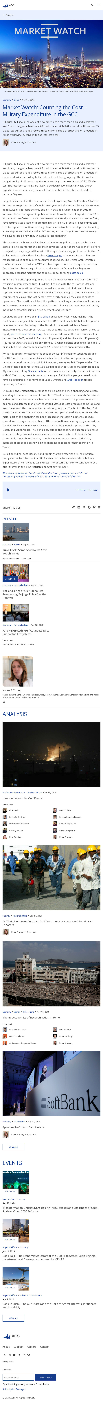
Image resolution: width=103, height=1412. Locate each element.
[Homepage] (9, 5)
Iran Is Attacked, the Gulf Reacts (22, 798)
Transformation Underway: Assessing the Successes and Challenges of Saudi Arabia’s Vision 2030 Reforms (50, 1209)
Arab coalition (75, 379)
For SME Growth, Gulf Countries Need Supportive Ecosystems (26, 632)
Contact (44, 1346)
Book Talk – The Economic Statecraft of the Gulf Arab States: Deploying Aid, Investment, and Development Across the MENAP (49, 1257)
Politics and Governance (14, 792)
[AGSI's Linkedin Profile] (19, 1355)
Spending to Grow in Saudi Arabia (24, 1127)
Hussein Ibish (65, 810)
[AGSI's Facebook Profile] (9, 1355)
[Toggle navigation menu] (98, 5)
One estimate (36, 371)
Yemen (17, 1011)
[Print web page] (99, 507)
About (6, 1346)
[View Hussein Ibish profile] (55, 810)
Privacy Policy (8, 1361)
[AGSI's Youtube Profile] (14, 1355)
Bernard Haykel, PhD (68, 823)
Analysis (10, 15)
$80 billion (44, 316)
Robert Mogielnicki (11, 558)
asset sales (76, 272)
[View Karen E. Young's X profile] (4, 701)
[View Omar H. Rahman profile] (5, 1036)
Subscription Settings (14, 1389)
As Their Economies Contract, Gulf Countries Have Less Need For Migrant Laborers (48, 923)
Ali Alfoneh (14, 810)
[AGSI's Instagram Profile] (24, 1355)
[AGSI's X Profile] (5, 1355)
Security (6, 915)
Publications (28, 1011)
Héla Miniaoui (8, 644)
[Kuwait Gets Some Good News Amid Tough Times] (16, 532)
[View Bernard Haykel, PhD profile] (55, 823)
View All (13, 1146)
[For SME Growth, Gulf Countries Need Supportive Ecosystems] (16, 613)
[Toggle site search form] (92, 5)
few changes (54, 255)
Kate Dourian (15, 837)
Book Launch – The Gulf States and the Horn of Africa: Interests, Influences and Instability (49, 1305)
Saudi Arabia (19, 1121)
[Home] (51, 1335)
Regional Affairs (21, 585)
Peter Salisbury (65, 1036)
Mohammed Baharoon (19, 823)
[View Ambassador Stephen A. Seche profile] (5, 1043)
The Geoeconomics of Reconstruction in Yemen (32, 1017)
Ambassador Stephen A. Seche (22, 1043)
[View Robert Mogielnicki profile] (55, 830)
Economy (7, 99)
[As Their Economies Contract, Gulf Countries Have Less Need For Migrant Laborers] (51, 877)
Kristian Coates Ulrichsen (70, 817)
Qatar (16, 99)
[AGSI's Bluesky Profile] (29, 1355)
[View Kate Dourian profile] (5, 837)
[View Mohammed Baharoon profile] (5, 823)
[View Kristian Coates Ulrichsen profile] (55, 817)
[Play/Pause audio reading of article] (8, 490)
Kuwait (17, 544)
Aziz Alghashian (16, 830)
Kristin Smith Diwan (17, 817)
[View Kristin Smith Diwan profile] (5, 817)
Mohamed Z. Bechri (25, 644)
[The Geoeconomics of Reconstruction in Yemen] (51, 973)
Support (18, 1346)
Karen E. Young (17, 142)
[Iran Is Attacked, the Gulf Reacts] (51, 754)
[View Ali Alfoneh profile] (5, 810)
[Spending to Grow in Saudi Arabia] (51, 1083)
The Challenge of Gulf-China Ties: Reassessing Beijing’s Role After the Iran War (24, 594)
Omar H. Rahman (16, 1036)
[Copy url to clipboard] (73, 507)
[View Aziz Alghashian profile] (5, 830)
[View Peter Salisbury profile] (55, 1036)
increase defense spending (26, 334)
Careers (31, 1346)
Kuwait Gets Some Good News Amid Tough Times (25, 551)
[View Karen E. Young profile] (6, 142)
